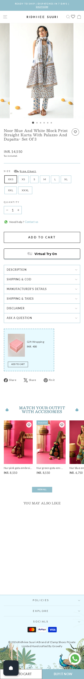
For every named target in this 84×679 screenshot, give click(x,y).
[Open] (11, 668)
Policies (41, 600)
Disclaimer (16, 308)
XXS (10, 179)
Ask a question (19, 318)
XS (23, 179)
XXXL (25, 190)
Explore (41, 610)
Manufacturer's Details (27, 289)
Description (17, 269)
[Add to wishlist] (75, 132)
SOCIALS (40, 621)
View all (42, 489)
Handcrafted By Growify (47, 646)
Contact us (31, 222)
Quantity (11, 202)
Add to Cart (18, 364)
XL (66, 179)
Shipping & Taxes (20, 298)
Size (20, 171)
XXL (10, 190)
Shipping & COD (19, 279)
